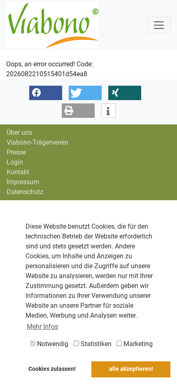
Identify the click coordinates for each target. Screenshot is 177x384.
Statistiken (95, 344)
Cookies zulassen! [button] (52, 368)
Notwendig (51, 344)
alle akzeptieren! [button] (131, 368)
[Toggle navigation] (158, 25)
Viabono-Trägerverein (37, 142)
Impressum (23, 182)
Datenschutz (25, 192)
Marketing (137, 344)
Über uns (19, 132)
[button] (45, 93)
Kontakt (18, 172)
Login (15, 162)
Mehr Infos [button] (42, 326)
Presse (16, 152)
